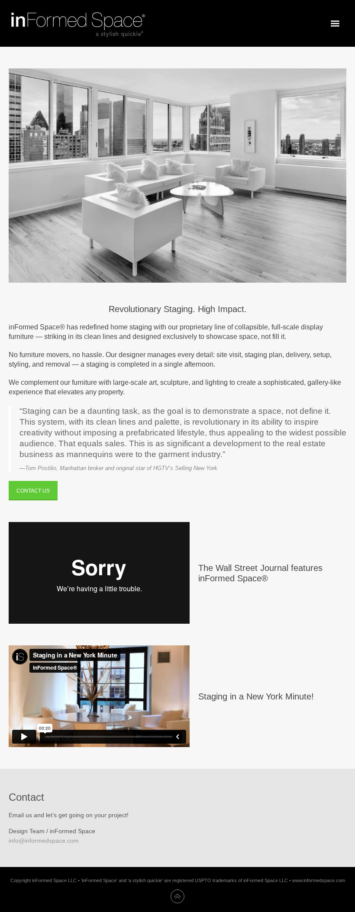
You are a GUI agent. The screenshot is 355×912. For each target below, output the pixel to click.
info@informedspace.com (44, 840)
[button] (335, 23)
